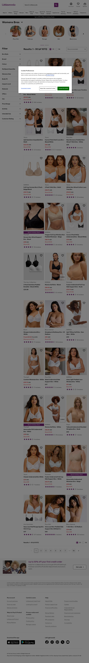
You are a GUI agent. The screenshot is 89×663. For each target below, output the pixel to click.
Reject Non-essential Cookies (47, 88)
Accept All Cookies (63, 88)
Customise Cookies (26, 88)
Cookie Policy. (50, 75)
